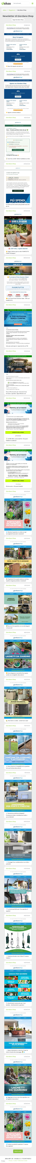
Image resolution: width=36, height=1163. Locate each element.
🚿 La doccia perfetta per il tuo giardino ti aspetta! (17, 910)
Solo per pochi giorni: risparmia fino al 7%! (17, 346)
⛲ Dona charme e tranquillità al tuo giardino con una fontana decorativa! (18, 767)
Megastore (12, 10)
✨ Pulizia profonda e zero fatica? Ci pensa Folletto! (17, 957)
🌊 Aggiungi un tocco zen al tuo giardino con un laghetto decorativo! (17, 1098)
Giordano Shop (11, 25)
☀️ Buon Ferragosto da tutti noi (14, 66)
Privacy (3, 1161)
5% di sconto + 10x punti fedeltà (14, 486)
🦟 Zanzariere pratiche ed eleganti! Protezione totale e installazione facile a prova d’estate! (16, 815)
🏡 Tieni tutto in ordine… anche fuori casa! (17, 721)
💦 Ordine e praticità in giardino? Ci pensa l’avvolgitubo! (17, 1145)
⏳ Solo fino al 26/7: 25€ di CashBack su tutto (18, 159)
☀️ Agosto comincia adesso (13, 112)
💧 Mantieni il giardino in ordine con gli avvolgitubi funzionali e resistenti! (16, 533)
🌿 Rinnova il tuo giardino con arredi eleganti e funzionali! (18, 627)
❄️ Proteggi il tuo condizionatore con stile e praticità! (17, 863)
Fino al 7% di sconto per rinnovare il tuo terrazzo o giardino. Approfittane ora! (16, 392)
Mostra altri (18, 1151)
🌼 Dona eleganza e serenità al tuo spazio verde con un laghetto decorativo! (17, 674)
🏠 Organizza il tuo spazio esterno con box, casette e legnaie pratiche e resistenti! (17, 580)
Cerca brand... (16, 6)
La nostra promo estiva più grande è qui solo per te (18, 205)
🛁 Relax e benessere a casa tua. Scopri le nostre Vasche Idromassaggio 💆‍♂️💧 (17, 1051)
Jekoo (4, 10)
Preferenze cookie (22, 1161)
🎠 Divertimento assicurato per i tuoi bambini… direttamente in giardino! (16, 1004)
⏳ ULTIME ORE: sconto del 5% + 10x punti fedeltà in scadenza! (17, 439)
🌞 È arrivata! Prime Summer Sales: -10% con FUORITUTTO (18, 299)
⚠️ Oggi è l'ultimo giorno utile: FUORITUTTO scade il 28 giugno (17, 252)
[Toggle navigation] (32, 3)
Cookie (15, 1161)
